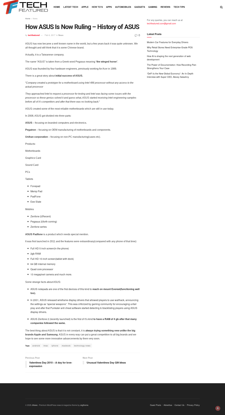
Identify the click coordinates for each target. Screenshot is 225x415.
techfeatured (34, 35)
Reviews (165, 6)
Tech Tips (179, 6)
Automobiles (123, 6)
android (36, 345)
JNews (35, 405)
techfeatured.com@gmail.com (161, 23)
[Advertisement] (173, 106)
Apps (109, 6)
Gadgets (139, 6)
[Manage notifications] (217, 408)
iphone (55, 345)
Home (57, 6)
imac (45, 345)
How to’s (97, 6)
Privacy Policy (193, 405)
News (35, 18)
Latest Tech (70, 6)
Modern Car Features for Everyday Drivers (167, 42)
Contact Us (179, 405)
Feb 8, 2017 (50, 35)
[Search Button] (221, 7)
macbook (66, 345)
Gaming (152, 6)
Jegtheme (84, 405)
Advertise (168, 405)
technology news (82, 345)
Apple (84, 6)
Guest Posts (155, 405)
